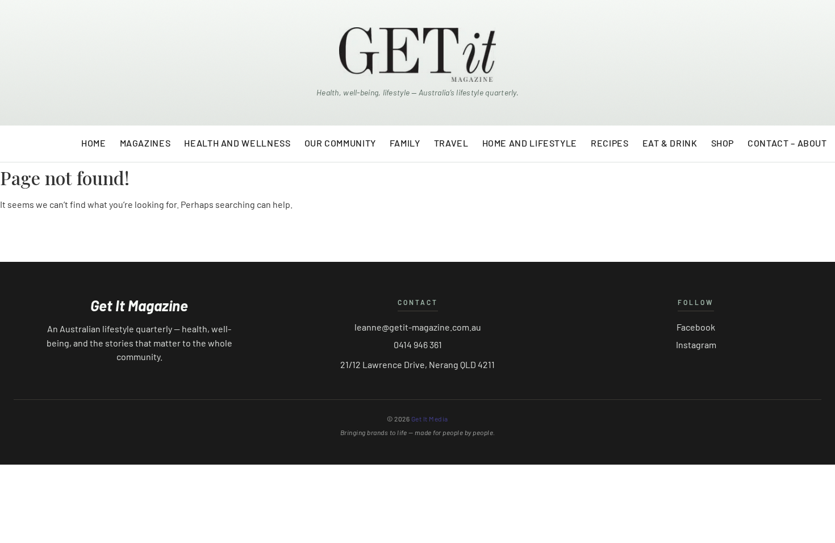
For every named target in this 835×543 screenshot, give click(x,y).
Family (405, 142)
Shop (722, 142)
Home (93, 142)
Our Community (340, 142)
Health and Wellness (237, 142)
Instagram (696, 344)
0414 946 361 (418, 344)
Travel (451, 142)
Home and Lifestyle (530, 142)
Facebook (696, 326)
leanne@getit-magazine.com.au (417, 326)
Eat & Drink (670, 142)
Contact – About (787, 142)
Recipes (609, 142)
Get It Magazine (139, 305)
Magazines (145, 142)
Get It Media (429, 419)
